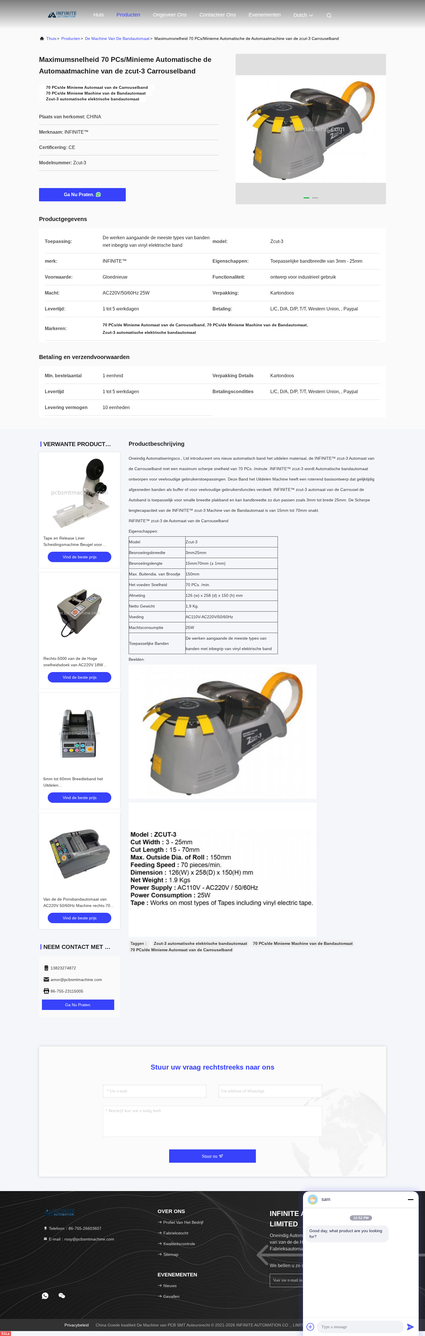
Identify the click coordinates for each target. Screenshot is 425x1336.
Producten (128, 15)
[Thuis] (62, 14)
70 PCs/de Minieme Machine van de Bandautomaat (303, 943)
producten (70, 38)
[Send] (410, 1326)
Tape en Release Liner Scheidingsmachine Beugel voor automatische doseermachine (72, 544)
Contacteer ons (217, 15)
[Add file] (310, 1326)
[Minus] (410, 1199)
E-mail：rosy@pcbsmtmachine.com (81, 1239)
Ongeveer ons (170, 15)
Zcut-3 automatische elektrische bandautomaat (200, 943)
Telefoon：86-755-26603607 (74, 1228)
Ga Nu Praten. (79, 194)
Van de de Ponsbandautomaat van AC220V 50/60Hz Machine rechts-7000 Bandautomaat (79, 905)
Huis (98, 15)
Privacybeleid (76, 1325)
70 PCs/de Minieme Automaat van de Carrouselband (181, 949)
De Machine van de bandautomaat (117, 38)
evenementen (265, 15)
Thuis (51, 38)
